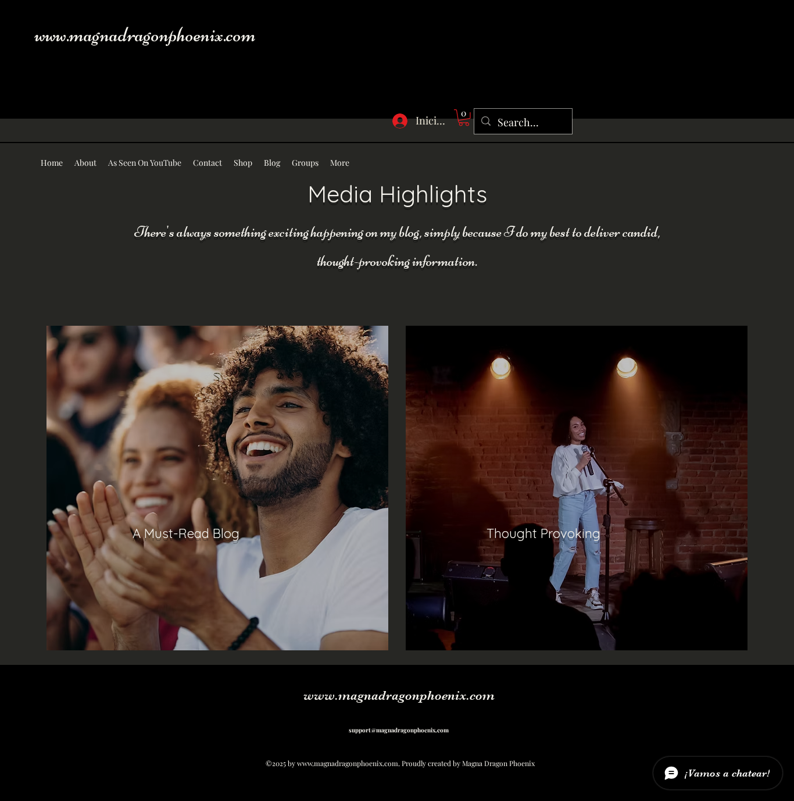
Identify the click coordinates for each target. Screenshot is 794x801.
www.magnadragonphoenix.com (145, 34)
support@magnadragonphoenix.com (399, 730)
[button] (464, 117)
